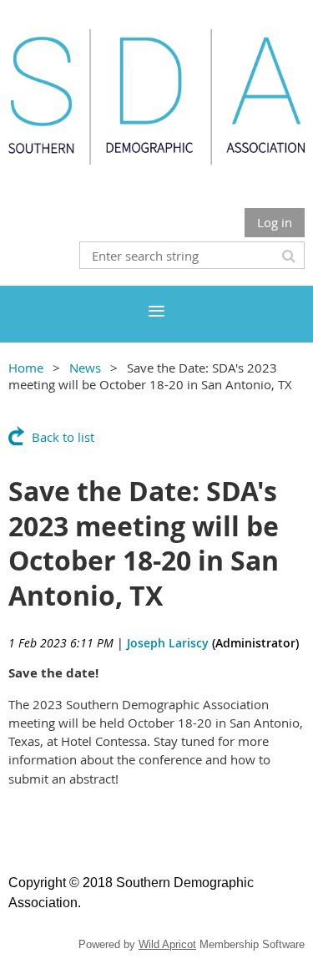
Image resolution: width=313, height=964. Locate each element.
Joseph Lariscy (168, 643)
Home (25, 367)
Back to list (63, 437)
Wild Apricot (167, 944)
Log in (274, 222)
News (85, 367)
